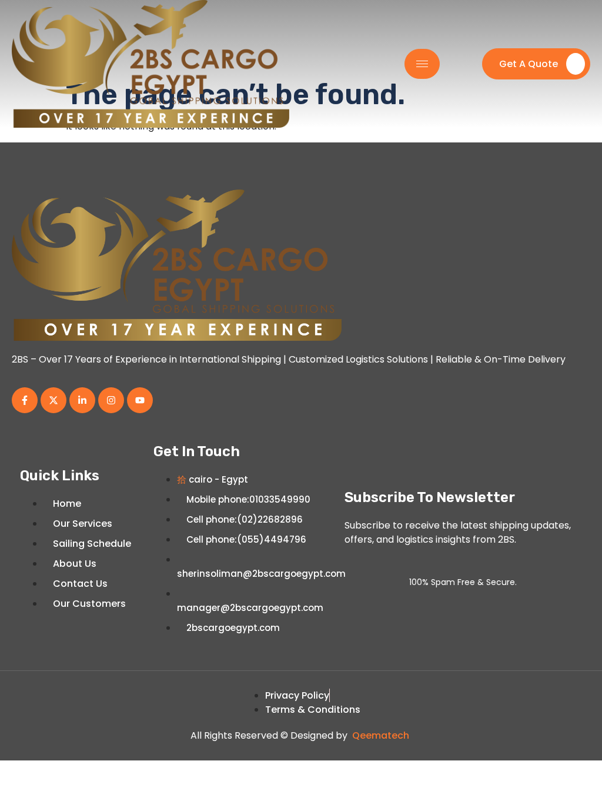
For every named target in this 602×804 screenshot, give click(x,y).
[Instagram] (111, 400)
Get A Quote (528, 64)
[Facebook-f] (25, 400)
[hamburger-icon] (422, 64)
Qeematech (381, 735)
